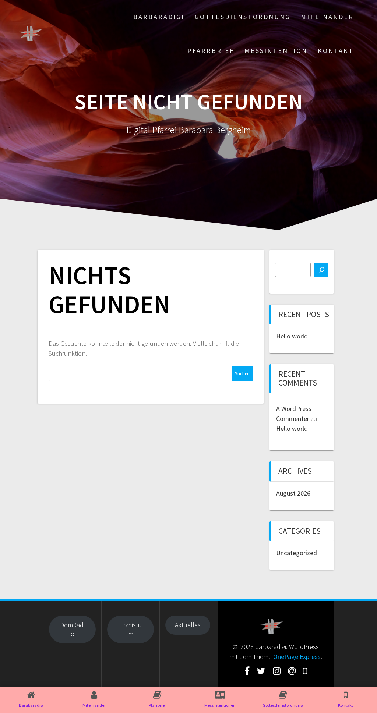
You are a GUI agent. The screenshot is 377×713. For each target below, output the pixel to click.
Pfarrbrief (210, 50)
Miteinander (327, 17)
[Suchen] (321, 270)
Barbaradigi (158, 17)
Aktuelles (188, 625)
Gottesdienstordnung (242, 17)
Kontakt (336, 50)
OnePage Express (297, 656)
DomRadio (72, 629)
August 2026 (293, 493)
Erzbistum (130, 629)
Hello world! (293, 336)
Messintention (275, 50)
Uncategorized (296, 553)
